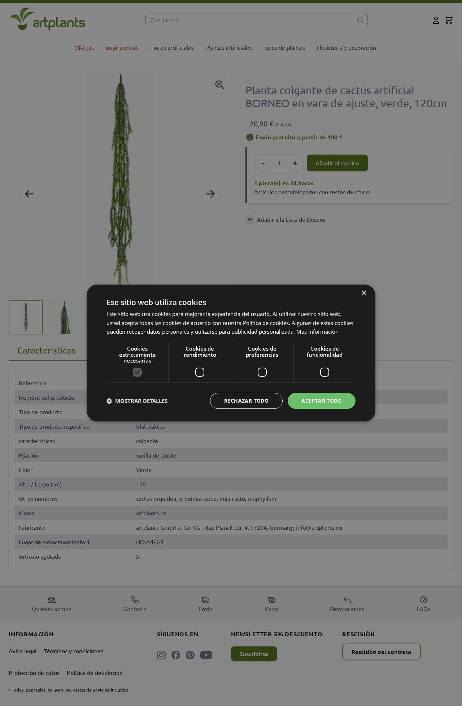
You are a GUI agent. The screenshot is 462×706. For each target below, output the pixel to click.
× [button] (363, 293)
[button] (136, 401)
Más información (317, 331)
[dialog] (231, 353)
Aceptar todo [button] (321, 400)
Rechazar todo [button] (246, 400)
